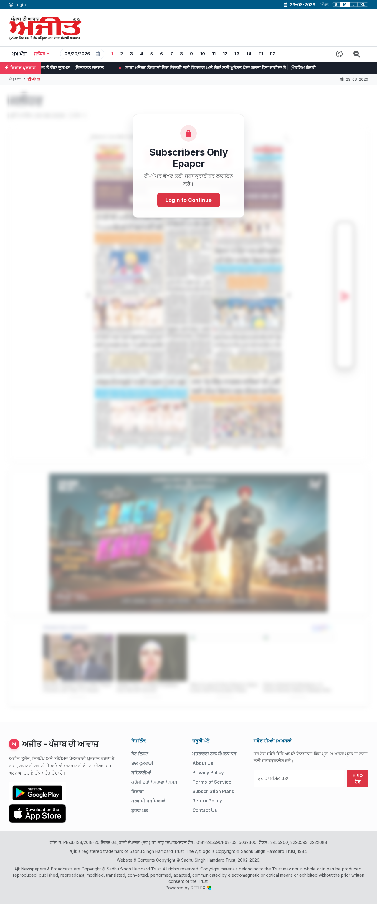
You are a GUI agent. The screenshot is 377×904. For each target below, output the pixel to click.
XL (362, 4)
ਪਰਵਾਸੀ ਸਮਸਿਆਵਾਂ (148, 801)
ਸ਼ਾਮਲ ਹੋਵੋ (358, 778)
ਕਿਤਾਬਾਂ (137, 791)
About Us (202, 763)
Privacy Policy (208, 772)
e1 (261, 53)
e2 (273, 53)
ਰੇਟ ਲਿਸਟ (139, 754)
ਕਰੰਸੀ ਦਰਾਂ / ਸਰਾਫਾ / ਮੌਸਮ (154, 782)
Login (20, 4)
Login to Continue (189, 200)
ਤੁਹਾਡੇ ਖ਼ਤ (139, 810)
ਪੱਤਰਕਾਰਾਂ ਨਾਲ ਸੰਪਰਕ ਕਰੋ (214, 754)
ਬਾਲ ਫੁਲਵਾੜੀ (142, 763)
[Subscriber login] (339, 54)
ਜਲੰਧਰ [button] (39, 53)
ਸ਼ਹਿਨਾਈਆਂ (141, 772)
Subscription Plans (213, 791)
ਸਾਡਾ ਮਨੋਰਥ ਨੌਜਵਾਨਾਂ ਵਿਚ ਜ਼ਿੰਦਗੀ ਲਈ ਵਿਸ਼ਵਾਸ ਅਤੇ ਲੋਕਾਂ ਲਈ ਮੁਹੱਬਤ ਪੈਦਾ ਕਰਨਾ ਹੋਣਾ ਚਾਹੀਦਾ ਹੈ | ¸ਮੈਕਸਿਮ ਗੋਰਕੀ (152, 67)
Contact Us (204, 810)
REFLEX (199, 887)
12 (225, 53)
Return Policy (207, 801)
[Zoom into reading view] (357, 54)
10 (202, 53)
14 (249, 53)
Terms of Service (212, 782)
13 (236, 53)
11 (214, 53)
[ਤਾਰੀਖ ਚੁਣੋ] (98, 54)
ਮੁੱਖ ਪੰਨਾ (19, 53)
